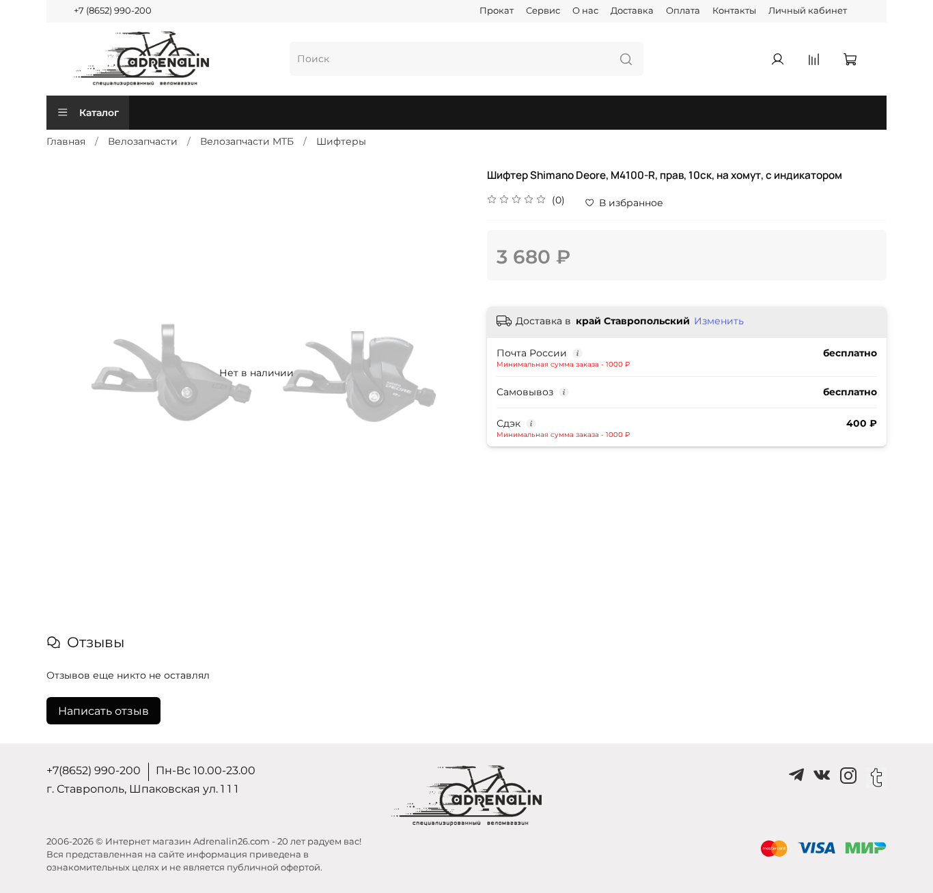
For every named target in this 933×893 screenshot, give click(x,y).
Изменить (719, 321)
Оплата (683, 10)
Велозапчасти (143, 141)
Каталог (99, 113)
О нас (585, 10)
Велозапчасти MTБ (247, 141)
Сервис (543, 10)
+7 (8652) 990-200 (113, 10)
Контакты (734, 10)
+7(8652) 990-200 (93, 770)
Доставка (632, 10)
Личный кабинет (807, 10)
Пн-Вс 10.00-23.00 (205, 770)
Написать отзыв (103, 711)
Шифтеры (341, 141)
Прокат (496, 10)
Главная (65, 141)
